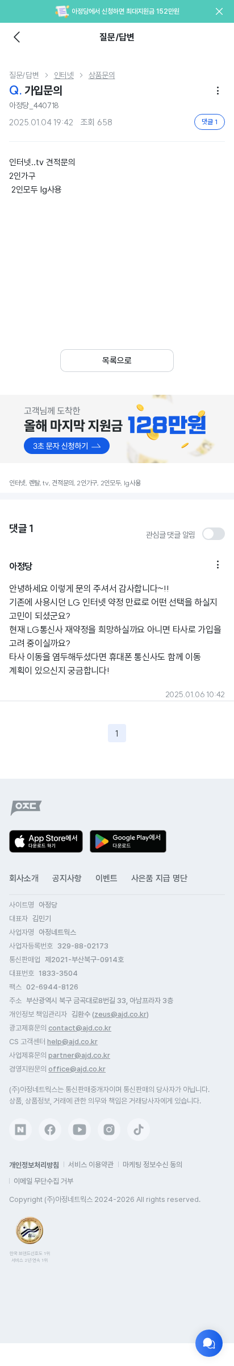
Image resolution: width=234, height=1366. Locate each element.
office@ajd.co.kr (77, 1069)
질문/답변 (24, 75)
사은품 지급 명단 (159, 878)
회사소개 (24, 878)
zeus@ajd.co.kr (120, 1014)
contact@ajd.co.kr (79, 1028)
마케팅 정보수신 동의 (152, 1164)
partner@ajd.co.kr (79, 1055)
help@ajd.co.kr (72, 1041)
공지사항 (67, 878)
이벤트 (106, 878)
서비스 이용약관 (91, 1164)
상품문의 (102, 75)
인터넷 (64, 75)
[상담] (209, 1343)
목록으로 (117, 360)
